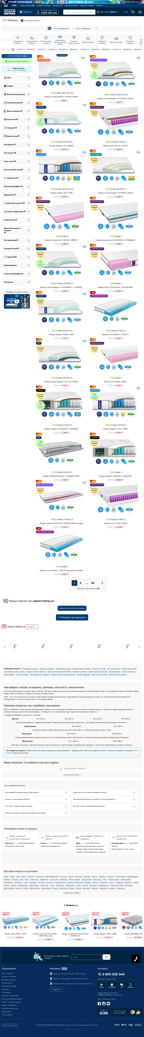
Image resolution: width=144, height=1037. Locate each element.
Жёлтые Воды (34, 888)
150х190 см (117, 49)
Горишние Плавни (117, 885)
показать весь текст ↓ (72, 775)
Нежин (135, 882)
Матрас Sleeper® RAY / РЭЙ (61, 193)
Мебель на (104, 1010)
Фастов (19, 888)
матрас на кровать (47, 669)
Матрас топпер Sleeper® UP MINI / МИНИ (61, 97)
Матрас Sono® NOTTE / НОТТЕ (115, 146)
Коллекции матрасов (10, 1008)
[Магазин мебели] (14, 6)
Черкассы (102, 877)
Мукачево (104, 882)
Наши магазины (27, 6)
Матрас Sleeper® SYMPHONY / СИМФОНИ (61, 429)
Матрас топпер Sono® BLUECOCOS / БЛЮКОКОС (115, 240)
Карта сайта (6, 1012)
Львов (12, 877)
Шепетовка (63, 888)
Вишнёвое (103, 888)
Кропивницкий (132, 877)
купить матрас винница (118, 674)
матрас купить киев (129, 669)
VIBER (101, 987)
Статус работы (7, 1015)
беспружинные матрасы (82, 669)
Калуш (52, 885)
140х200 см (106, 49)
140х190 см (95, 49)
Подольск (94, 888)
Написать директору (10, 1025)
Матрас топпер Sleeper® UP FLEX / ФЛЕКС (61, 382)
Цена (9, 78)
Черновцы (33, 882)
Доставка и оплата (71, 6)
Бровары (87, 882)
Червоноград (23, 885)
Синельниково (60, 882)
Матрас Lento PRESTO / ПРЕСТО (115, 334)
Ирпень (55, 888)
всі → (77, 905)
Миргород (86, 888)
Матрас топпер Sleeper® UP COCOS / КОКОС (115, 98)
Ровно (27, 879)
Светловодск (46, 888)
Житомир (78, 877)
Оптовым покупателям (10, 996)
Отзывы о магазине (43, 6)
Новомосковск (113, 879)
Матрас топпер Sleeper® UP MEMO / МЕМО (115, 193)
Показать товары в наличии (18, 61)
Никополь (49, 882)
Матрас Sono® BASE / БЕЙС (115, 382)
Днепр (6, 877)
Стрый (78, 885)
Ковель (13, 885)
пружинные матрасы (63, 669)
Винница (7, 879)
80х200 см (42, 49)
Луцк (21, 879)
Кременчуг (63, 879)
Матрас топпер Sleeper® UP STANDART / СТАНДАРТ (61, 287)
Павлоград (97, 879)
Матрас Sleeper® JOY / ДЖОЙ (61, 146)
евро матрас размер (100, 674)
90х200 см (63, 49)
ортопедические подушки (39, 674)
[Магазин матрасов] (6, 6)
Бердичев (119, 882)
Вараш (71, 888)
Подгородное (86, 879)
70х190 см (20, 49)
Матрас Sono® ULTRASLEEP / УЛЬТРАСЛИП (115, 287)
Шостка (112, 882)
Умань (25, 882)
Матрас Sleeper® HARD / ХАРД (104, 934)
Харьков (31, 877)
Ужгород (15, 879)
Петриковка (8, 882)
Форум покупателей (9, 1005)
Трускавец (93, 885)
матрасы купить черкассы (36, 672)
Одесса (24, 877)
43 (92, 583)
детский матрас (115, 672)
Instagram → (32, 627)
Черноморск (70, 885)
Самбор (85, 885)
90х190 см (52, 49)
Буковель (112, 888)
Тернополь (34, 879)
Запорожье (40, 877)
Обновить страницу (72, 1029)
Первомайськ (34, 885)
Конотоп (95, 882)
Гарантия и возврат (87, 6)
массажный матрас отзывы (14, 672)
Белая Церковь (74, 879)
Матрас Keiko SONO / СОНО (15, 934)
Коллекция (8, 282)
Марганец (121, 888)
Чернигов (110, 877)
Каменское (54, 879)
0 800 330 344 (49, 13)
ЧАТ (121, 987)
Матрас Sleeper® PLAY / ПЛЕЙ (115, 429)
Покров (78, 888)
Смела (104, 879)
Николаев (86, 877)
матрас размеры (22, 674)
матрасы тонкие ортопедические (62, 674)
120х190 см (74, 49)
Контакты (99, 6)
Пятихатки (18, 882)
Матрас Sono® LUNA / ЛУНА (115, 523)
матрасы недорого (84, 674)
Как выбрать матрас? (32, 21)
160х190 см (138, 49)
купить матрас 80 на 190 (98, 672)
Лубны (25, 888)
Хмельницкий (121, 877)
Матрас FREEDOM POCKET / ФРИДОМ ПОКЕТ (61, 476)
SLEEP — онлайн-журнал (11, 1002)
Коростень (44, 885)
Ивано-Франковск (52, 877)
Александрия (126, 879)
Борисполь (60, 885)
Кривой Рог (44, 879)
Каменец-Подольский (75, 882)
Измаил (7, 885)
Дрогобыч (128, 882)
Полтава (63, 877)
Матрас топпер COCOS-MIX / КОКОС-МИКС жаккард (61, 523)
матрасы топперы (99, 669)
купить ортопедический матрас (59, 672)
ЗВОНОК (130, 987)
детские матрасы (113, 669)
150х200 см (127, 49)
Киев (18, 877)
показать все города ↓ (72, 893)
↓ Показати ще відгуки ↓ (72, 617)
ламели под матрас (79, 672)
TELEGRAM (112, 987)
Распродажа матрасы (30, 669)
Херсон (94, 877)
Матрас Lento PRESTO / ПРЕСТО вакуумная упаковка (61, 570)
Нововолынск (104, 885)
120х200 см (85, 49)
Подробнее (56, 989)
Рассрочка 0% (58, 6)
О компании (6, 992)
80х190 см (31, 49)
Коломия (41, 882)
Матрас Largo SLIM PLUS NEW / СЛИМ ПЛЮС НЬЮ (45, 935)
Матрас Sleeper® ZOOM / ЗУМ (61, 334)
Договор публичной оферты (12, 999)
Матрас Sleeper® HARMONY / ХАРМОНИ (115, 476)
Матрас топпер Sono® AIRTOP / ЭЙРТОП (61, 240)
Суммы (71, 877)
